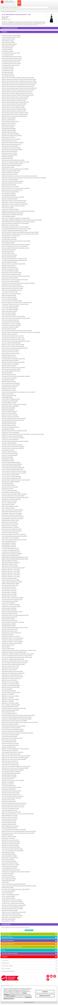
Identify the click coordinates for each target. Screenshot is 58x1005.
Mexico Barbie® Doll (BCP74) (8, 450)
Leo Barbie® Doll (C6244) (7, 49)
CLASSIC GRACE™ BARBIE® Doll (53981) (11, 399)
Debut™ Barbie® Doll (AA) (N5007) (9, 878)
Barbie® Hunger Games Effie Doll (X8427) (10, 764)
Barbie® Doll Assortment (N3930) (8, 919)
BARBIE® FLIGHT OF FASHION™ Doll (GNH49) (12, 553)
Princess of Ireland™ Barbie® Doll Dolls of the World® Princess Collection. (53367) (19, 650)
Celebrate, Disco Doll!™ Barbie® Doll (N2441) (11, 913)
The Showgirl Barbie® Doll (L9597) (9, 785)
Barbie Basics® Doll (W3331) (8, 251)
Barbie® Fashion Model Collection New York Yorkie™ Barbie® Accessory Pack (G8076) (20, 722)
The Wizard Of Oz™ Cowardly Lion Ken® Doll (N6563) (13, 903)
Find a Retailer (6, 968)
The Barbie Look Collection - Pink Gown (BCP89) (12, 639)
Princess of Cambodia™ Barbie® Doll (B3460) (11, 342)
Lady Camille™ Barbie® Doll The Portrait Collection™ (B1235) (14, 230)
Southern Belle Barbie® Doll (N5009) (9, 855)
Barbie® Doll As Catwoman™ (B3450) (9, 174)
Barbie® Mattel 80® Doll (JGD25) (8, 587)
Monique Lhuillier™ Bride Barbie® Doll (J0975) (11, 499)
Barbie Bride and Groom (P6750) (8, 799)
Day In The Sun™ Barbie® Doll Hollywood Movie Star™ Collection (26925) (17, 657)
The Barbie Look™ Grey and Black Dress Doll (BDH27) (13, 437)
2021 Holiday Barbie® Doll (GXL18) (9, 820)
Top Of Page (28, 930)
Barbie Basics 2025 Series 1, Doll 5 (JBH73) (11, 573)
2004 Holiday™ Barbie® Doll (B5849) (9, 44)
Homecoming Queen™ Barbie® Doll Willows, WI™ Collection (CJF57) (16, 766)
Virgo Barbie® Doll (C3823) (7, 47)
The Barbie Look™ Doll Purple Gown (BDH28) (11, 147)
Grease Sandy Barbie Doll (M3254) (9, 314)
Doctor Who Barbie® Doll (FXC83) (9, 425)
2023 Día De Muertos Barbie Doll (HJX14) (10, 121)
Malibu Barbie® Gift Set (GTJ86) (8, 125)
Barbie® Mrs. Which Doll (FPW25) (9, 117)
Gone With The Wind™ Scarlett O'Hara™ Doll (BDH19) (13, 446)
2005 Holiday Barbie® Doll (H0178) (9, 328)
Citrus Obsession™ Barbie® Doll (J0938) (10, 327)
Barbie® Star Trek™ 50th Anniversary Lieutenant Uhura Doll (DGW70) (16, 755)
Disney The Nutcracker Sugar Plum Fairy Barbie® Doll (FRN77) (15, 348)
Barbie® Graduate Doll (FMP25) (8, 618)
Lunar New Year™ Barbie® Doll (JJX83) (10, 585)
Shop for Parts (6, 934)
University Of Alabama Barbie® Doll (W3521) (11, 773)
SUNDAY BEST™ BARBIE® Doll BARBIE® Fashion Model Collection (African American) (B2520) (22, 219)
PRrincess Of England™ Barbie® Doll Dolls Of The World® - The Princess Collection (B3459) (21, 332)
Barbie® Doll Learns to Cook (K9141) (9, 680)
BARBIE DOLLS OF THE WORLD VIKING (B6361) (12, 214)
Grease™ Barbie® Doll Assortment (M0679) (11, 383)
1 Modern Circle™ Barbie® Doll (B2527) (10, 179)
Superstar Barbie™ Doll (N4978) (8, 920)
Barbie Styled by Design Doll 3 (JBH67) (10, 566)
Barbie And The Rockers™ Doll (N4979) (10, 486)
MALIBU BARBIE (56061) (7, 397)
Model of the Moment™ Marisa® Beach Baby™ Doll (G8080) (14, 720)
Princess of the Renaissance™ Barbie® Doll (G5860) (12, 731)
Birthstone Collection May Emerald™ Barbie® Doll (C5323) (14, 109)
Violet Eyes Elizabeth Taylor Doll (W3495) (10, 474)
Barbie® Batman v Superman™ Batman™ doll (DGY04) (13, 205)
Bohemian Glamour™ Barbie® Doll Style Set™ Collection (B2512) (15, 226)
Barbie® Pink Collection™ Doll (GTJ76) (10, 817)
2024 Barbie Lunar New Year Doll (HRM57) (10, 363)
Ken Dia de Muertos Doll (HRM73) (9, 193)
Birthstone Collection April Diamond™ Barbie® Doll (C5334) (14, 110)
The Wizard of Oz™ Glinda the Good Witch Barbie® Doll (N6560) (15, 768)
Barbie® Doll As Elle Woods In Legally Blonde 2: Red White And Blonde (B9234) (18, 211)
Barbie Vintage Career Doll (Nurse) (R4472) (10, 792)
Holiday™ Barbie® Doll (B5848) (8, 42)
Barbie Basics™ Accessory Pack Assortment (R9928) (13, 780)
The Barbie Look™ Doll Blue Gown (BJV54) (11, 604)
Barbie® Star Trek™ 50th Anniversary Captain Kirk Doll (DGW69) (15, 757)
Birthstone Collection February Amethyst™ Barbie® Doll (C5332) (15, 114)
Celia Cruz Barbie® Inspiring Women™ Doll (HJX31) (12, 752)
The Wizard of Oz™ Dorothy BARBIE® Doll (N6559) (12, 906)
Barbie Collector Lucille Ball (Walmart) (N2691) (11, 369)
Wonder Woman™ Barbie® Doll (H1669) (10, 506)
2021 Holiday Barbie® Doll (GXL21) (9, 421)
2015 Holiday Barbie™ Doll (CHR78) (9, 237)
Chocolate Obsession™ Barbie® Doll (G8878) (11, 727)
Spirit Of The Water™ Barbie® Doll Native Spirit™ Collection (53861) (16, 479)
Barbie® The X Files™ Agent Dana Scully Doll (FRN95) (13, 346)
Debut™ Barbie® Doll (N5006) (8, 859)
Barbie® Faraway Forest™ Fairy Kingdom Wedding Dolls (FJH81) (15, 615)
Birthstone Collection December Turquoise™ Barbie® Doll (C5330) (15, 96)
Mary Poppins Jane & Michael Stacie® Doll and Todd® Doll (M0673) (16, 889)
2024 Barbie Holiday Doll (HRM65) (9, 128)
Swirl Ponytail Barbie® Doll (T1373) (9, 374)
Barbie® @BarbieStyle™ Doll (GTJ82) (9, 815)
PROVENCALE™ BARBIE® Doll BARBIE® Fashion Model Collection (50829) (18, 653)
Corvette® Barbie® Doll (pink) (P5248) (9, 866)
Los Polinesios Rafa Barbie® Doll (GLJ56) (10, 548)
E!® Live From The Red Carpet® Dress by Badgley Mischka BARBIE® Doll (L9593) (19, 885)
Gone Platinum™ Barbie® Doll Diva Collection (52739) (13, 659)
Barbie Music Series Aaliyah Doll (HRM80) (10, 133)
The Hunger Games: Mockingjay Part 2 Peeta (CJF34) (13, 337)
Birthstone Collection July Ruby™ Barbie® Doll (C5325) (13, 105)
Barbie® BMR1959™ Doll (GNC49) (9, 546)
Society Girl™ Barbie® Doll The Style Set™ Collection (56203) (14, 246)
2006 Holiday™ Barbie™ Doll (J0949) (9, 501)
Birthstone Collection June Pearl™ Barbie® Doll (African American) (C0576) (17, 93)
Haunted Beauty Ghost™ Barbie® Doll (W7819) (11, 284)
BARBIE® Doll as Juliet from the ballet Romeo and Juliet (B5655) (15, 168)
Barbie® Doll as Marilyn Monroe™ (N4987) (10, 864)
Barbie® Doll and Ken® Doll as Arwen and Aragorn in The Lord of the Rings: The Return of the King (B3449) (24, 177)
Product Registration (8, 940)
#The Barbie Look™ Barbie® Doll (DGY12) (10, 427)
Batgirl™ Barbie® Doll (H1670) (8, 504)
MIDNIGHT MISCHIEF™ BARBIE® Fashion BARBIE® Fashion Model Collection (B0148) (20, 232)
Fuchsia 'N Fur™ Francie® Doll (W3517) (10, 439)
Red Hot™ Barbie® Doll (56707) (8, 242)
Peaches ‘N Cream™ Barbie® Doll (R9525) (10, 281)
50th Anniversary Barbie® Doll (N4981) (10, 910)
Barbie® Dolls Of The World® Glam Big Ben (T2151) (12, 676)
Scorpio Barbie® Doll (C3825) (8, 40)
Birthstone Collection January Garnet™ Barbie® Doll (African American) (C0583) (18, 833)
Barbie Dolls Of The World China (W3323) (10, 845)
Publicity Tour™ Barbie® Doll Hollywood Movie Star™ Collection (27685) (16, 655)
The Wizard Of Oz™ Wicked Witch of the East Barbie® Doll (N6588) (16, 376)
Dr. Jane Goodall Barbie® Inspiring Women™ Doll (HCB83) (14, 829)
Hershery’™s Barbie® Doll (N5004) (9, 861)
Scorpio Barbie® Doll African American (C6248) (11, 60)
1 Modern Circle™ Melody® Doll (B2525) (10, 209)
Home (3, 11)
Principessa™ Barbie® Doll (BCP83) (9, 451)
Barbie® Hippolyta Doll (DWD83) (8, 407)
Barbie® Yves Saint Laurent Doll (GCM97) (10, 416)
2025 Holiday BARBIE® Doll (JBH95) (9, 560)
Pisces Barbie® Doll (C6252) (8, 54)
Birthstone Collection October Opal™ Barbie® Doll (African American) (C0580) (18, 86)
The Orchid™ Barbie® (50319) (8, 648)
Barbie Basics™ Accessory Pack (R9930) (10, 683)
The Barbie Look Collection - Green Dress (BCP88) (12, 641)
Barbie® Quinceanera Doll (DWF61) (9, 413)
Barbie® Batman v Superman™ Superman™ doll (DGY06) (14, 202)
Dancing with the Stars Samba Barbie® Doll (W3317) (12, 286)
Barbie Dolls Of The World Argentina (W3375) (11, 841)
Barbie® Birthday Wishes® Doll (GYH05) (10, 826)
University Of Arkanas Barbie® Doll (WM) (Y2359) (12, 848)
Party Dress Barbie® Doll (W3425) (9, 249)
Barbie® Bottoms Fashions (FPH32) (9, 739)
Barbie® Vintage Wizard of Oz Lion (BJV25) (11, 636)
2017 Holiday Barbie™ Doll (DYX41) (9, 590)
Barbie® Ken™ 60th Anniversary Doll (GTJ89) (11, 812)
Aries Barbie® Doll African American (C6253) (11, 52)
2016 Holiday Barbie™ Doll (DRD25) (9, 592)
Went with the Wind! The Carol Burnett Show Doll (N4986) (13, 263)
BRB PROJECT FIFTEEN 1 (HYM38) (9, 564)
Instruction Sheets (7, 937)
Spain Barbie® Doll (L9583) (7, 875)
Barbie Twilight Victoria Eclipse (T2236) (10, 667)
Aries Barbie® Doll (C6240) (7, 72)
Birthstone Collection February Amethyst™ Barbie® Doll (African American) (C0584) (19, 81)
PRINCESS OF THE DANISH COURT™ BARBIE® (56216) (14, 652)
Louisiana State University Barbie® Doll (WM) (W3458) (13, 467)
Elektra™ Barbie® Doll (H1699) (8, 508)
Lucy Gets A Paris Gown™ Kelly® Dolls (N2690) (12, 300)
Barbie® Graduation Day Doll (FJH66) (9, 616)
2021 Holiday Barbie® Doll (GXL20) (9, 824)
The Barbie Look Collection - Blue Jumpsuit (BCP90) (12, 638)
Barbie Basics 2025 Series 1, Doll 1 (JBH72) (11, 571)
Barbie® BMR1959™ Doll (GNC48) (9, 544)
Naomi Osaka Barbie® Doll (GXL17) (9, 541)
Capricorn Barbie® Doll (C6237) (8, 75)
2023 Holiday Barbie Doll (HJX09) (8, 355)
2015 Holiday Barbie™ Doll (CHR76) (9, 239)
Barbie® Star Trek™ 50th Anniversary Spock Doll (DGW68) (14, 759)
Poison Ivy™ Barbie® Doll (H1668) (9, 502)
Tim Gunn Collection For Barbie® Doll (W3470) (11, 478)
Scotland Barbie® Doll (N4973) (8, 379)
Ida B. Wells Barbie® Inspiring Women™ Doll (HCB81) (13, 622)
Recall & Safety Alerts (8, 943)
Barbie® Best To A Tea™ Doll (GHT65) (10, 414)
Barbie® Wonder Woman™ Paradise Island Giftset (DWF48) (14, 404)
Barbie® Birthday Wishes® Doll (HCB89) (10, 360)
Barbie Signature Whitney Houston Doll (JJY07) (11, 144)
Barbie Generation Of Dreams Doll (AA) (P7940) (11, 272)
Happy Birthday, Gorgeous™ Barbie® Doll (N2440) (12, 915)
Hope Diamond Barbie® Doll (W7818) (9, 262)
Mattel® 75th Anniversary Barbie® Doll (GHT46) (11, 529)
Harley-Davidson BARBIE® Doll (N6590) (10, 270)
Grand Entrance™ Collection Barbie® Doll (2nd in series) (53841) (15, 660)
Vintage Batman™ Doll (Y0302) (8, 838)
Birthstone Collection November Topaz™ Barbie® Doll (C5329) (14, 98)
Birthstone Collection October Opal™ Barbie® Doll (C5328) (14, 100)
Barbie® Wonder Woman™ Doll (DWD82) (10, 406)
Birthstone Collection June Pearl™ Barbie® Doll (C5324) (13, 107)
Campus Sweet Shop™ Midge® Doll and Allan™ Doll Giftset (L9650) (16, 276)
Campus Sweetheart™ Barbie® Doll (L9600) (11, 704)
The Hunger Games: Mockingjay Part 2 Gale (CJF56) (12, 335)
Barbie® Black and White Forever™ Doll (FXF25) (12, 183)
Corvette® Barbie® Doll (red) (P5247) (9, 868)
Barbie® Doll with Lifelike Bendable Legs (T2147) (12, 290)
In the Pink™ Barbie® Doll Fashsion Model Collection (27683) (14, 662)
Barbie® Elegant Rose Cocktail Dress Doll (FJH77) (12, 738)
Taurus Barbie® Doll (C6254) (7, 51)
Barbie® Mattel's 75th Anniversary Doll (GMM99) (12, 515)
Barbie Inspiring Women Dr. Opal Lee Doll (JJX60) (12, 190)
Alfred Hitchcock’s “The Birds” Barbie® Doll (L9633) (12, 163)
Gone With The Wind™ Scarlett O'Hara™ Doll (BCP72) (13, 448)
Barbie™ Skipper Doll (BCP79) (8, 645)
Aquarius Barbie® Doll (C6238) (8, 428)
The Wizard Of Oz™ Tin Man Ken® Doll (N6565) (12, 899)
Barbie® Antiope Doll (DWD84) (8, 409)
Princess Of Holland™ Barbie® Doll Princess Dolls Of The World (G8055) (17, 330)
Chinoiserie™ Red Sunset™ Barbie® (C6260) (11, 170)
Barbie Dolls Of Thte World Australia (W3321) (11, 847)
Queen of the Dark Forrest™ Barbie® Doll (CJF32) (12, 599)
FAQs (3, 950)
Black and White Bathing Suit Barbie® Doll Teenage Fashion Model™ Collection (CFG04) (20, 233)
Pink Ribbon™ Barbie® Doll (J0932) (9, 402)
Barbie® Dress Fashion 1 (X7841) (9, 388)
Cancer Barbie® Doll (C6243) (8, 67)
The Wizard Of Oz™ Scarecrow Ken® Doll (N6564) (12, 901)
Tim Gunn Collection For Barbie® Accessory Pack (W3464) (14, 472)
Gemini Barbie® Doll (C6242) (8, 68)
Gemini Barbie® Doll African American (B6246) (11, 35)
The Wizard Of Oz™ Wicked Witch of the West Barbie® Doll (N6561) (16, 871)
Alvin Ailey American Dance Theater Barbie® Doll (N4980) (13, 884)
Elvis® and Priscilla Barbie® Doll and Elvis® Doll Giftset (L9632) (15, 497)
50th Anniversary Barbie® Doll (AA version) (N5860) (12, 908)
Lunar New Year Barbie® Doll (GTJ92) (9, 810)
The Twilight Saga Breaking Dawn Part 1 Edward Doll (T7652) (14, 260)
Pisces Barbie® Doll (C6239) (8, 74)
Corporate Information (8, 971)
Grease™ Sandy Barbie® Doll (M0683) (10, 307)
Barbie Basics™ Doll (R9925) (8, 782)
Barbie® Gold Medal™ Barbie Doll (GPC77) (11, 555)
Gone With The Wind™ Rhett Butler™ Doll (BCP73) (12, 444)
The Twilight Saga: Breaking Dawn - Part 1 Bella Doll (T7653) (14, 258)
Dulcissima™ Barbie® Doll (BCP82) (9, 443)
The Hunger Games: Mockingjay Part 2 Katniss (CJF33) (13, 339)
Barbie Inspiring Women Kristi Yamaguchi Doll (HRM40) (13, 362)
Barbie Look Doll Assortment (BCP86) (9, 151)
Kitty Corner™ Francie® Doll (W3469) (9, 455)
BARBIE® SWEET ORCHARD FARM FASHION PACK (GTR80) (15, 557)
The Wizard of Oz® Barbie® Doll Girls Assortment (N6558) (14, 905)
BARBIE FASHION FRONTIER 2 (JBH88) (10, 583)
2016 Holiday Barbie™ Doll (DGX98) (9, 594)
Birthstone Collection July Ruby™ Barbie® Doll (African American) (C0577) (17, 91)
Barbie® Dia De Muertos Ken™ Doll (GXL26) (11, 139)
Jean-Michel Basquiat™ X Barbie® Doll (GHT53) (12, 530)
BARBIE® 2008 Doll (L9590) (7, 887)
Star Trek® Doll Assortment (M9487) (9, 378)
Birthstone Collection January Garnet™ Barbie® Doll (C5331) (14, 116)
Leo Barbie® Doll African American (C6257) (10, 65)
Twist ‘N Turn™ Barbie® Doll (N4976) (9, 490)
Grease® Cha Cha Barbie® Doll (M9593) (10, 320)
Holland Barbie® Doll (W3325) (8, 460)
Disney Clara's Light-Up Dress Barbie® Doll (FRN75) (12, 181)
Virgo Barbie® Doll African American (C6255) (11, 37)
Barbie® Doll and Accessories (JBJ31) (9, 631)
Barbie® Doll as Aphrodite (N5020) (9, 801)
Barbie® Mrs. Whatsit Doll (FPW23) (9, 836)
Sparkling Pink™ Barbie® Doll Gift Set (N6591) (11, 787)
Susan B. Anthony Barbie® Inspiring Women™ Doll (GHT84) (14, 539)
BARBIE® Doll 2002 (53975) (7, 393)
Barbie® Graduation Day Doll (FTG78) (9, 620)
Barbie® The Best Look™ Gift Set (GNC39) (11, 353)
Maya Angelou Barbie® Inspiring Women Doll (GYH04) (13, 420)
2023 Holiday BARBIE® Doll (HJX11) (9, 411)
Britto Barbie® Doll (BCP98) (7, 156)
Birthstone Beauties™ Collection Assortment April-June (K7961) (15, 279)
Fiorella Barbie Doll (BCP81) (7, 634)
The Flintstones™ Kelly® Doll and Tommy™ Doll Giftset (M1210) (15, 304)
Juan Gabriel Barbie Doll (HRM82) (9, 195)
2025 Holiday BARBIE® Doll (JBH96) (9, 827)
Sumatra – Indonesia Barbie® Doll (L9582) (10, 894)
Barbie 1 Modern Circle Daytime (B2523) (10, 146)
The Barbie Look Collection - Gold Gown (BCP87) (12, 643)
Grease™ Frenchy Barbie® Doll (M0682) (10, 309)
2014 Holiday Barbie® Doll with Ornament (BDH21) (12, 149)
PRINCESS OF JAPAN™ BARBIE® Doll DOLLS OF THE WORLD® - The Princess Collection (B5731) (23, 434)
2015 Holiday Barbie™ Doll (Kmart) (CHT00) (11, 235)
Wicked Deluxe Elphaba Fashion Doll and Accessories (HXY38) (15, 627)
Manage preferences (45, 995)
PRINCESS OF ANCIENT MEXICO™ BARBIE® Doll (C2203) (14, 430)
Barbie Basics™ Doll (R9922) (8, 697)
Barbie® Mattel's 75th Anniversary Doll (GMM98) (12, 513)
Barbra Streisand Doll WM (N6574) (9, 789)
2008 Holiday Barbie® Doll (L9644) (9, 381)
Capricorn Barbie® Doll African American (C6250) (12, 58)
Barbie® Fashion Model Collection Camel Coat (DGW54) (13, 367)
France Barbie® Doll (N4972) (8, 873)
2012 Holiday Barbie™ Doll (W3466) (9, 775)
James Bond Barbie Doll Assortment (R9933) (11, 692)
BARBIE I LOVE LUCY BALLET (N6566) (10, 269)
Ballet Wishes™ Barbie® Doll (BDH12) (10, 154)
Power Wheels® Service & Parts (11, 947)
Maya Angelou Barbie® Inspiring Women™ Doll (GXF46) (13, 804)
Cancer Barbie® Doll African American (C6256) (11, 63)
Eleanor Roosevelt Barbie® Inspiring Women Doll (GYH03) (14, 418)
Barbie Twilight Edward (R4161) (8, 852)
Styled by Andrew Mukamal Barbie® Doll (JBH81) (12, 581)
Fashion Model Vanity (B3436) (8, 167)
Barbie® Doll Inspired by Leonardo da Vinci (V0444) (12, 288)
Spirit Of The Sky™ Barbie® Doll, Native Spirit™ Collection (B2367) (16, 218)
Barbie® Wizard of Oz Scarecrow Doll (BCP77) (11, 632)
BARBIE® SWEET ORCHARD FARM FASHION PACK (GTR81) (15, 558)
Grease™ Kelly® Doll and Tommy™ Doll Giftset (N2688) (13, 316)
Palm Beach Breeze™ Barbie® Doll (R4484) (11, 685)
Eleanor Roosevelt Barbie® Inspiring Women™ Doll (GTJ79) (14, 803)
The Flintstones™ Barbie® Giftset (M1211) (10, 305)
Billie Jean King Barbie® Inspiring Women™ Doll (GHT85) (13, 534)
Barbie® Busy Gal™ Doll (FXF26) (9, 123)
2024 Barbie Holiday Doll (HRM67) (9, 624)
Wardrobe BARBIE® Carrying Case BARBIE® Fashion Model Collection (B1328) (18, 221)
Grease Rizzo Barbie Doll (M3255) (9, 313)
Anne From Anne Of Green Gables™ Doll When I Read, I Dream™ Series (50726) (18, 392)
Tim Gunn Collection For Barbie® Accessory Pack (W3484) (14, 471)
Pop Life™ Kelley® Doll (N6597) (8, 877)
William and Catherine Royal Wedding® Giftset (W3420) (13, 160)
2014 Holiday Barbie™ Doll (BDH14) (9, 608)
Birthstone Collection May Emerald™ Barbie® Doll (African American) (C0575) (18, 95)
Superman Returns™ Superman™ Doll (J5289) (11, 325)
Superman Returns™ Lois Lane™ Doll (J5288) (11, 323)
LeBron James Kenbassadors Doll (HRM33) (11, 562)
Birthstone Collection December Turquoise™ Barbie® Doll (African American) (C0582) (19, 82)
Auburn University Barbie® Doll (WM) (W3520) (11, 465)
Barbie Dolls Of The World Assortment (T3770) (11, 678)
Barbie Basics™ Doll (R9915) (8, 701)
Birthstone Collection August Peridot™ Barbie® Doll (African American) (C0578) (18, 89)
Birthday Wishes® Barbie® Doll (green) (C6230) (11, 511)
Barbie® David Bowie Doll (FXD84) (9, 184)
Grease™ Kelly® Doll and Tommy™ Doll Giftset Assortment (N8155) (16, 318)
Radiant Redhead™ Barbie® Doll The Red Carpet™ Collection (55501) (16, 240)
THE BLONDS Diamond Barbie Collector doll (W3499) (13, 769)
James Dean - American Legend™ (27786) (10, 666)
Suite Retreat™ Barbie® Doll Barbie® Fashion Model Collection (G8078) (16, 717)
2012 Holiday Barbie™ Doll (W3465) (9, 776)
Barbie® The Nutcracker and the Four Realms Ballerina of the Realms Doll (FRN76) (19, 831)
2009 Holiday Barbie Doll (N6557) (8, 265)
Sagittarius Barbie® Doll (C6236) (8, 38)
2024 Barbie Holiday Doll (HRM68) (9, 625)
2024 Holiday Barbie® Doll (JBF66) (9, 132)
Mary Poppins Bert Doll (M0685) (8, 891)
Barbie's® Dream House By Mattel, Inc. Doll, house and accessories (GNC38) (18, 813)
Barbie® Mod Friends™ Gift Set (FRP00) (10, 186)
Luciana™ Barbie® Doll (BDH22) (8, 602)
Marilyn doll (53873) (6, 646)
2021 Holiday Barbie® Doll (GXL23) (9, 423)
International (5, 963)
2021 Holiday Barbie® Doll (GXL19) (9, 822)
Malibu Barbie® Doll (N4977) (7, 488)
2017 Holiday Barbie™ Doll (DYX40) (9, 588)
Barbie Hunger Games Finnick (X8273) (10, 761)
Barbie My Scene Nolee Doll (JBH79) (9, 578)
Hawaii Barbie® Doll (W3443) (8, 458)
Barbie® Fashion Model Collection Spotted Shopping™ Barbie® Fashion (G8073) (18, 715)
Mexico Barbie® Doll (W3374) (8, 778)
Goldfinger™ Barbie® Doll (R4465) (9, 690)
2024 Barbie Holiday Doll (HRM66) (9, 130)
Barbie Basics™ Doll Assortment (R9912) (10, 703)
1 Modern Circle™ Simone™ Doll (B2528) (10, 432)
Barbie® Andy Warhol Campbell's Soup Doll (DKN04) (12, 597)
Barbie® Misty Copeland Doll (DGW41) (10, 198)
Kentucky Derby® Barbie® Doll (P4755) (10, 862)
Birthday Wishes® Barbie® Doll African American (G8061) (13, 725)
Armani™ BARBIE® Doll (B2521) (8, 216)
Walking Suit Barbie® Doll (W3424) (9, 256)
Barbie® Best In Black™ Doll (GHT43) (9, 525)
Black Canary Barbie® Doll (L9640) (9, 297)
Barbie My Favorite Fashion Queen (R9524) (11, 687)
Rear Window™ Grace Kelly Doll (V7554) (10, 840)
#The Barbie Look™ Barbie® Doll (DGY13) (10, 349)
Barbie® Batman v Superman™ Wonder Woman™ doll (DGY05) (15, 204)
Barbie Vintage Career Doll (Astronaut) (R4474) (11, 790)
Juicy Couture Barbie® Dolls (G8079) (9, 713)
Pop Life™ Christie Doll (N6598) (8, 896)
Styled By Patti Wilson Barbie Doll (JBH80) (10, 580)
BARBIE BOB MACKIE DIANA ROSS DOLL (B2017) (12, 212)
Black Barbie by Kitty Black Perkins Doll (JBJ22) (12, 135)
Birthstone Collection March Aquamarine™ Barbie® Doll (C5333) (15, 112)
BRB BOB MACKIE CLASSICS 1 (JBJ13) (10, 520)
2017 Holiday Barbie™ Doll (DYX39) (9, 365)
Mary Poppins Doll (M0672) (7, 892)
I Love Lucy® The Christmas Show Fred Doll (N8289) (13, 850)
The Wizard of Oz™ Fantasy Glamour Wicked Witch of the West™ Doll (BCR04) (18, 283)
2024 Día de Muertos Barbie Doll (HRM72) (10, 191)
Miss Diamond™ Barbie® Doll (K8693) (9, 277)
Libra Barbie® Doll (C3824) (7, 834)
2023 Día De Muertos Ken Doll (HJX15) (10, 750)
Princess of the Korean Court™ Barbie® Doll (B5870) (12, 729)
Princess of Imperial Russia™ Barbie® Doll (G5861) (12, 509)
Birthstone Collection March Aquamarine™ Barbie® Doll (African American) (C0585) (19, 79)
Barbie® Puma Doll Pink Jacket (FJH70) (10, 351)
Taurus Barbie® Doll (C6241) (7, 70)
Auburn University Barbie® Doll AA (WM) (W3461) (12, 464)
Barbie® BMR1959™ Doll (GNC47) (9, 543)
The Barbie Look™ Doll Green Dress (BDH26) (11, 606)
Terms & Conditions (10, 995)
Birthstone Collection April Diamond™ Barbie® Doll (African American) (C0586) (18, 77)
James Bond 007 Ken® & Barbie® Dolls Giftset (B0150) (13, 664)
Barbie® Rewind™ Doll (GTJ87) (8, 137)
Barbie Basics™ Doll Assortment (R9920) (10, 699)
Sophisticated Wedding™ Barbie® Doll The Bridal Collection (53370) (16, 248)
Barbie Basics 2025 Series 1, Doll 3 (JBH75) (11, 576)
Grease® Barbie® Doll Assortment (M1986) (10, 385)
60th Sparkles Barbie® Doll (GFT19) (9, 356)
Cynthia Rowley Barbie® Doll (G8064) (9, 736)
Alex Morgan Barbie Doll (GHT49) (8, 746)
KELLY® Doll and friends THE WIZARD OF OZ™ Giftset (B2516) (15, 223)
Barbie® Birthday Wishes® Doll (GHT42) (10, 523)
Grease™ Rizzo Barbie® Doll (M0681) (9, 298)
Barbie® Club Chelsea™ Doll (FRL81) (9, 819)
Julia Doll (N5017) (5, 882)
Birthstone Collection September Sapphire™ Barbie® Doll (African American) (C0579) (19, 88)
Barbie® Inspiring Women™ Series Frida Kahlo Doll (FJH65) (14, 200)
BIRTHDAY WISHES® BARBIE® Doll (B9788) (11, 165)
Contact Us (5, 960)
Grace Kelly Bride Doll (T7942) (8, 253)
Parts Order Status (7, 965)
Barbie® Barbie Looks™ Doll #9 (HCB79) (10, 537)
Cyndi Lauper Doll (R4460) (7, 689)
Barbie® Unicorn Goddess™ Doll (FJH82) (10, 743)
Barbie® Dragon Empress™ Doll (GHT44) (10, 527)
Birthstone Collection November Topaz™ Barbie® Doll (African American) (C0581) (18, 84)
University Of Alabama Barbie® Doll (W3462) (11, 462)
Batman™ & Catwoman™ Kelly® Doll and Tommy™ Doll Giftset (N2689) (17, 302)
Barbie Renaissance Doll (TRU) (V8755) (10, 400)
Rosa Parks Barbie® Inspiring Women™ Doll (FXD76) (13, 516)
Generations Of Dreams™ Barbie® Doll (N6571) (11, 274)
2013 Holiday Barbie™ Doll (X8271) (9, 390)
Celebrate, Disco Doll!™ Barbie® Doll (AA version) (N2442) (14, 912)
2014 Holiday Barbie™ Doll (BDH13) (9, 609)
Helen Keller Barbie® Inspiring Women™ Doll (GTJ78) (13, 806)
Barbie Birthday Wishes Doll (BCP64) (9, 386)
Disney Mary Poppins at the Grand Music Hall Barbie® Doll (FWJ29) (16, 341)
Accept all (45, 991)
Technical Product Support (10, 953)
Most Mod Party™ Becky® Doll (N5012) (10, 857)
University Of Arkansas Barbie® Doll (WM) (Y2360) (12, 469)
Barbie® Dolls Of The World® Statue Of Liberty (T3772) (13, 673)
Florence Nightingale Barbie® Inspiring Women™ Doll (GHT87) (14, 536)
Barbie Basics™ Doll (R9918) (8, 694)
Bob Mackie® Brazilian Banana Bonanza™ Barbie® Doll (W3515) (15, 441)
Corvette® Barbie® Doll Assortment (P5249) (11, 869)
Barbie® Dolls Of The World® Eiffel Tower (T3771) (12, 674)
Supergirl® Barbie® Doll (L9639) (8, 880)
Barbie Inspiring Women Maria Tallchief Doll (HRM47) (12, 142)
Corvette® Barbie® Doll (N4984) (8, 485)
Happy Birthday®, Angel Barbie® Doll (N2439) (11, 917)
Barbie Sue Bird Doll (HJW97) (8, 126)
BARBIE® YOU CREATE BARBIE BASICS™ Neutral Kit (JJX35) (15, 748)
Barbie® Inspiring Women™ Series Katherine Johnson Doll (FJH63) (15, 188)
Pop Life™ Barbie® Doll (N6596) (8, 898)
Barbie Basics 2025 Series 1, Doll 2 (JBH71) (11, 569)
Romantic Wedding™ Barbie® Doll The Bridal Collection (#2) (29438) (16, 244)
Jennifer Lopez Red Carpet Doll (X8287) (10, 453)
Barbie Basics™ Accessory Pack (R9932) (10, 681)
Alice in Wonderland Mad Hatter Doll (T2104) (11, 370)
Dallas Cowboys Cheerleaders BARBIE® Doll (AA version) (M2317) (15, 161)
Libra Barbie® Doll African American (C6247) (11, 61)
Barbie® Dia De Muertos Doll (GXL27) (9, 140)
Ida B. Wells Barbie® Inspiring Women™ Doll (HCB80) (13, 197)
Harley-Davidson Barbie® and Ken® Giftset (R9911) (12, 671)
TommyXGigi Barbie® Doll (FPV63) (9, 741)
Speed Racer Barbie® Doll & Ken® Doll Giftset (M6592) (13, 495)
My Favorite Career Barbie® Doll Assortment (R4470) (12, 796)
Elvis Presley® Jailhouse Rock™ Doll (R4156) (11, 797)
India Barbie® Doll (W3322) (7, 158)
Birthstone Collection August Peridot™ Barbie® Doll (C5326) (14, 103)
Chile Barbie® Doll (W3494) (7, 457)
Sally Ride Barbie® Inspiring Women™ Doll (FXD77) (12, 518)
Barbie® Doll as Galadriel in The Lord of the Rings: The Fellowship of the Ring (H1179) (19, 175)
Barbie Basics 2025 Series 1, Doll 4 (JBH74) (11, 574)
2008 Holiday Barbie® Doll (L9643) (9, 295)
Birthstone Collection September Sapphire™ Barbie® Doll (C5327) (15, 102)
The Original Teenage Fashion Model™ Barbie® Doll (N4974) (14, 493)
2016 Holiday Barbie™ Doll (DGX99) (9, 595)
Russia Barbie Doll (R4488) (7, 483)
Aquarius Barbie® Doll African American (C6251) (12, 56)
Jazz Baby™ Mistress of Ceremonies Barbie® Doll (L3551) (14, 708)
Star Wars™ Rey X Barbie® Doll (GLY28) (10, 532)
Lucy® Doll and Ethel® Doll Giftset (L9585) (10, 321)
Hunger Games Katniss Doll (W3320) (9, 255)
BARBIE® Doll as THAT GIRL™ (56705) (10, 225)
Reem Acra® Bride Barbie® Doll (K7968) (10, 706)
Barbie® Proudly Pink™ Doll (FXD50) (9, 522)
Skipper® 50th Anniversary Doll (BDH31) (10, 601)
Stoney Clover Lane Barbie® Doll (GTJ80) (10, 808)
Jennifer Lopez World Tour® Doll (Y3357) (10, 762)
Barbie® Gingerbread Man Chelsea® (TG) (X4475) (12, 611)
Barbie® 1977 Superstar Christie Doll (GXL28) (11, 754)
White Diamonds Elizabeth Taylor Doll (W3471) (11, 771)
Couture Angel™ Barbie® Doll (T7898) (9, 613)
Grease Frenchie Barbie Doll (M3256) (9, 311)
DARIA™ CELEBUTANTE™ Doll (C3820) (10, 172)
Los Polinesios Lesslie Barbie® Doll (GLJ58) (11, 551)
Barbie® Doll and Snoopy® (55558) (9, 395)
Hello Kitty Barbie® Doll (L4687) (8, 711)
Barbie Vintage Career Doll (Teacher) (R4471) (11, 794)
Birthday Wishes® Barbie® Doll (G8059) (10, 724)
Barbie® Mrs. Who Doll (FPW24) (8, 119)
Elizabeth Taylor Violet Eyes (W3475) (9, 153)
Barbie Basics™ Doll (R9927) (8, 783)
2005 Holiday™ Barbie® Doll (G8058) (9, 334)
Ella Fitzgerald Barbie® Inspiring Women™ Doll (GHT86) (13, 358)
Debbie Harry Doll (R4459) (7, 372)
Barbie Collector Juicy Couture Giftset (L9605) (11, 293)
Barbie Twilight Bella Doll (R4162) (8, 854)
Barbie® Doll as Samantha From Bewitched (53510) (12, 436)
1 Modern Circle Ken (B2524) (8, 207)
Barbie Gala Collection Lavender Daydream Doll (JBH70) (13, 567)
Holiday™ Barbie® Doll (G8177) (8, 45)
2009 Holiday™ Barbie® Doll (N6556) (9, 267)
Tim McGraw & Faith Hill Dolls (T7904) (10, 291)
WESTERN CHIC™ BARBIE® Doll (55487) (10, 481)
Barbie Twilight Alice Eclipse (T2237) (9, 669)
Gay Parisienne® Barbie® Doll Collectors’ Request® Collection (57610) (16, 228)
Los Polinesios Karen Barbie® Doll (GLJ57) (10, 550)
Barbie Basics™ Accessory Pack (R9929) (10, 696)
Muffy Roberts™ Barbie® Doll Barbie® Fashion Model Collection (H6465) (17, 718)
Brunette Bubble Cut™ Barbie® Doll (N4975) (11, 492)
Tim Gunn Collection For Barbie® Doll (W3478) (11, 476)
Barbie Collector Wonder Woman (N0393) (10, 710)
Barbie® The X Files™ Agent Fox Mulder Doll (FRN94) (13, 344)
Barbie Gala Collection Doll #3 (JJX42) (9, 629)
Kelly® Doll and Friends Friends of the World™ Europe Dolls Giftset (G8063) (17, 732)
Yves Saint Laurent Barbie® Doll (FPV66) (10, 745)
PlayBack (4, 956)
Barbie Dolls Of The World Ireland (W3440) (10, 843)
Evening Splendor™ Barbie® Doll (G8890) (10, 734)
